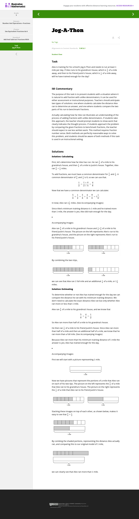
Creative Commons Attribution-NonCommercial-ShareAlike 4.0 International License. (69, 506)
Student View (57, 54)
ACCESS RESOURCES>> (125, 6)
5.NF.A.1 (82, 48)
